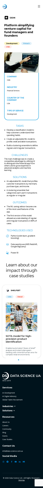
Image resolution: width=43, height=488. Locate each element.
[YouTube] (16, 462)
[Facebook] (12, 462)
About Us (6, 422)
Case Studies (7, 439)
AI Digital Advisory (9, 396)
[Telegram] (7, 462)
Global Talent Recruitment (12, 400)
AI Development (8, 393)
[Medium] (24, 462)
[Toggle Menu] (39, 6)
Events (5, 436)
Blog (4, 432)
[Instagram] (3, 462)
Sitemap (21, 480)
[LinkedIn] (20, 462)
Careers (5, 425)
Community (6, 429)
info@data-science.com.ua (12, 451)
